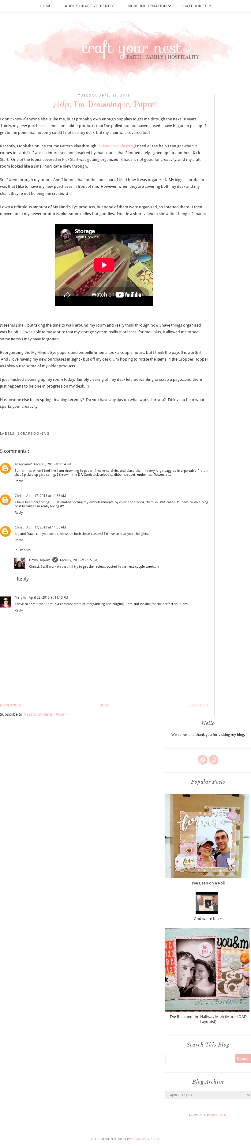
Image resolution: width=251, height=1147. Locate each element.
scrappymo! (23, 464)
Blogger (218, 1115)
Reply (19, 481)
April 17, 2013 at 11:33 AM (46, 496)
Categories (196, 6)
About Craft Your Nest (90, 6)
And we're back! (208, 918)
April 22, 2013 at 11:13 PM (48, 598)
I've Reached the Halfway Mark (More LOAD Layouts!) (208, 1019)
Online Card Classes (115, 146)
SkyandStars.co (145, 1139)
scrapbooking (34, 434)
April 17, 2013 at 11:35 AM (46, 527)
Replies (25, 550)
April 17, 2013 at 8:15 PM (78, 560)
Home (45, 6)
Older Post (198, 705)
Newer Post (10, 705)
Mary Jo (21, 598)
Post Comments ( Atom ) (46, 714)
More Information (148, 6)
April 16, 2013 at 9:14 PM (52, 464)
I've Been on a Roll (208, 883)
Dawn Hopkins (40, 560)
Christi (19, 496)
